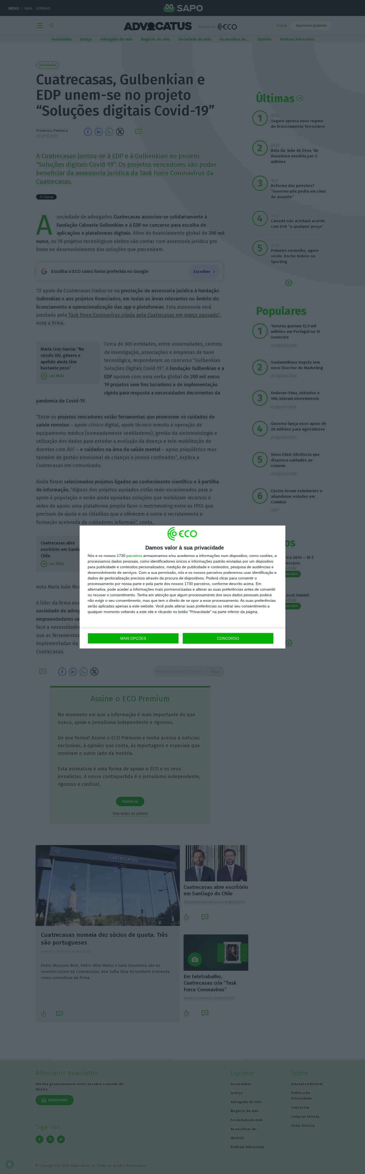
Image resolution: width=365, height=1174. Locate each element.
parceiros (134, 556)
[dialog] (182, 587)
